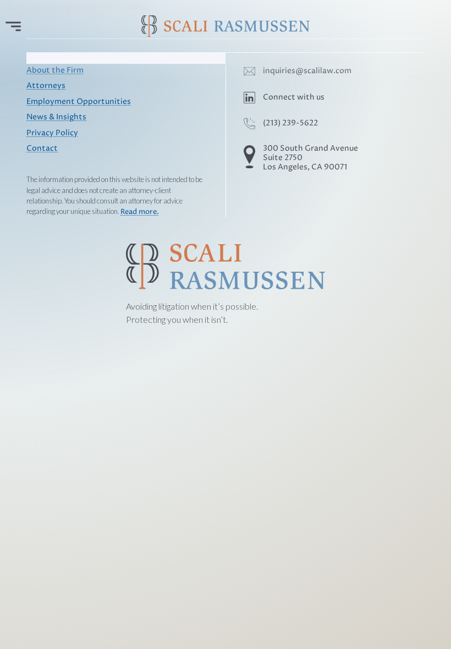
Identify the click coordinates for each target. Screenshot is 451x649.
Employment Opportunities (78, 101)
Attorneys (45, 85)
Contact (42, 148)
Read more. (139, 212)
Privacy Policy (52, 133)
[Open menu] (13, 26)
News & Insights (56, 117)
